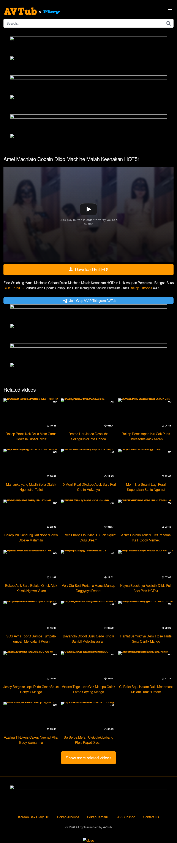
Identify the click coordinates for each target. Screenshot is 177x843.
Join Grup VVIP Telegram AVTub (92, 300)
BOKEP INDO (14, 287)
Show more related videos (88, 757)
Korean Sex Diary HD (33, 816)
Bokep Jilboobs (141, 287)
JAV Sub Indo (125, 816)
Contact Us (151, 816)
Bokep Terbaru (97, 816)
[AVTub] (32, 11)
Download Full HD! (91, 269)
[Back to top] (165, 829)
